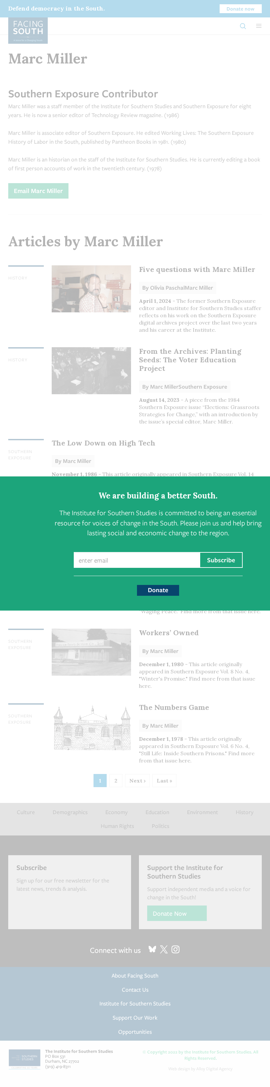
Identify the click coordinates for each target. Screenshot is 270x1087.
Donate (158, 590)
